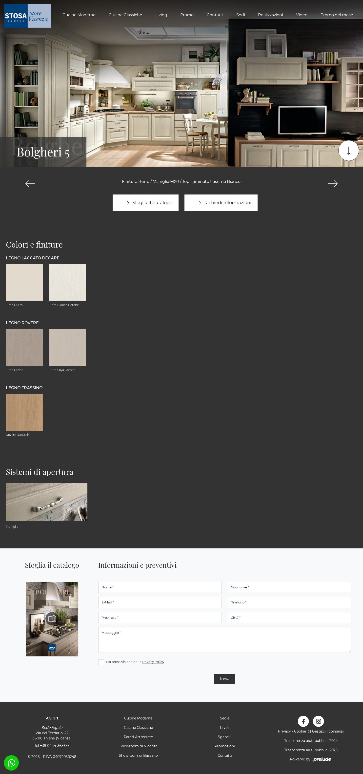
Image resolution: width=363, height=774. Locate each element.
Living (161, 15)
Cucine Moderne (79, 15)
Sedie (224, 718)
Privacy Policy (153, 662)
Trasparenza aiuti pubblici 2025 (311, 750)
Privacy (284, 731)
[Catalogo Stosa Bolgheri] (52, 619)
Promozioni (225, 746)
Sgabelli (225, 737)
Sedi (240, 15)
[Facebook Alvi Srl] (303, 721)
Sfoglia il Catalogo (151, 202)
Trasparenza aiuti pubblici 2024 (311, 740)
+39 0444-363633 (55, 745)
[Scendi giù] (348, 150)
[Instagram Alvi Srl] (318, 721)
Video (301, 15)
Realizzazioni (270, 15)
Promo (187, 15)
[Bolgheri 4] (30, 184)
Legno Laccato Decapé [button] (33, 258)
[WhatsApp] (11, 763)
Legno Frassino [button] (24, 388)
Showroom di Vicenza (138, 746)
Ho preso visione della (135, 662)
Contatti (215, 15)
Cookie (300, 731)
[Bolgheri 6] (332, 184)
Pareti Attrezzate (138, 737)
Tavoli (225, 727)
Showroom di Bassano (138, 755)
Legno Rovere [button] (22, 323)
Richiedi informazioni (227, 202)
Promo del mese (337, 15)
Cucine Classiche (125, 15)
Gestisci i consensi (328, 731)
